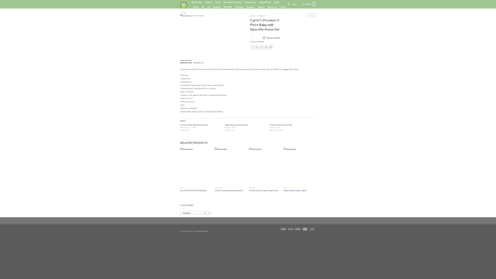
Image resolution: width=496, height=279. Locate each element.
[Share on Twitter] (257, 47)
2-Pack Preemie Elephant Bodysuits (229, 190)
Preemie (261, 42)
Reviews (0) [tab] (198, 63)
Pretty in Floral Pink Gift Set (281, 125)
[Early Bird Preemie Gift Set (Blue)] (196, 167)
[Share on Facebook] (252, 47)
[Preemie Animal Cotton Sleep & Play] (265, 167)
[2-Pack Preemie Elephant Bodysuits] (230, 167)
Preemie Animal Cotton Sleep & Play (263, 190)
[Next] (315, 173)
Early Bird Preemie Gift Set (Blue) (193, 190)
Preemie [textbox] (194, 213)
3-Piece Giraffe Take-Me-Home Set (194, 125)
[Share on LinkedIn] (271, 47)
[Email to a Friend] (261, 47)
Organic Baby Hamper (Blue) (294, 190)
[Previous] (180, 173)
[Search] (289, 4)
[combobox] (195, 213)
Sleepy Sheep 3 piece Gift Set (236, 125)
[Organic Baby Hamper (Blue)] (299, 167)
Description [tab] (186, 63)
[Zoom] (183, 14)
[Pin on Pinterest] (266, 47)
